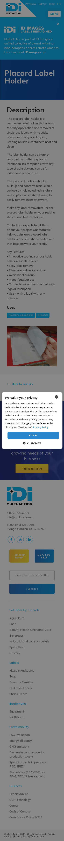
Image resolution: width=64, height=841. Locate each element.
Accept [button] (33, 435)
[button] (32, 442)
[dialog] (32, 420)
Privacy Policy (40, 427)
